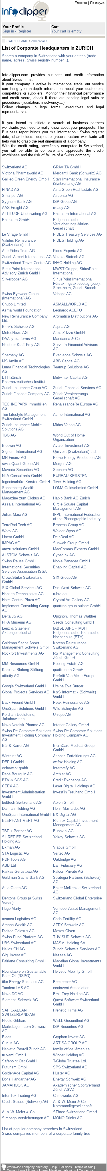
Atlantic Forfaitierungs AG (74, 756)
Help (54, 1167)
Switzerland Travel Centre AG (26, 263)
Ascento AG (63, 195)
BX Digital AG (64, 814)
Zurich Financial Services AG (77, 388)
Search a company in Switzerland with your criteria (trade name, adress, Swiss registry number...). (49, 58)
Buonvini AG (63, 831)
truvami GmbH (14, 1055)
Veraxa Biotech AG (68, 257)
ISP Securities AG (68, 1026)
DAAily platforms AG (19, 339)
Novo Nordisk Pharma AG (23, 725)
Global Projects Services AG (25, 692)
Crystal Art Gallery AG (71, 600)
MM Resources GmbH (20, 664)
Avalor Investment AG (71, 445)
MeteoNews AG (15, 332)
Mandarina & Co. (67, 339)
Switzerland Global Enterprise (77, 898)
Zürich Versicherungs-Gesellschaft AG (71, 396)
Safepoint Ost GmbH (19, 1061)
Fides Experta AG (67, 251)
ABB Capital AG (66, 361)
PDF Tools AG (14, 859)
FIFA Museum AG (16, 622)
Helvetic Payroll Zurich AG (24, 1049)
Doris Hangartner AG (19, 1079)
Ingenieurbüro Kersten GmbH (26, 482)
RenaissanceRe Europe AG (75, 404)
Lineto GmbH (13, 537)
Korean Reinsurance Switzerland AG (69, 645)
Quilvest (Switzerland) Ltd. (75, 451)
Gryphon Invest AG (69, 1037)
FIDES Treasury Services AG (77, 234)
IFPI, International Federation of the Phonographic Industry (77, 516)
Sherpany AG (13, 355)
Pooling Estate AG (68, 664)
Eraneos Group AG (68, 525)
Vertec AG (61, 853)
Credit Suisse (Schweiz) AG (25, 1101)
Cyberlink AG (64, 555)
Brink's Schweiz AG (18, 326)
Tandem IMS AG (15, 988)
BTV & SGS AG (15, 780)
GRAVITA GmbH (66, 167)
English (80, 3)
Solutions (65, 1167)
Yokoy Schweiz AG (69, 837)
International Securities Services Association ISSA (24, 569)
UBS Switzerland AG (19, 943)
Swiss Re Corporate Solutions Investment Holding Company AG (26, 735)
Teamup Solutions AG (71, 367)
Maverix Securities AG (20, 470)
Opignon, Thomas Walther (74, 616)
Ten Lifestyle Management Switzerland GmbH (24, 416)
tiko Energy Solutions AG (23, 982)
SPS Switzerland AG (70, 1067)
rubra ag (59, 594)
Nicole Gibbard (14, 1020)
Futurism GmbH (15, 1067)
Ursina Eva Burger (68, 686)
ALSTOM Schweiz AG (20, 555)
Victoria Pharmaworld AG (22, 173)
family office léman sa (71, 1049)
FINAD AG (10, 189)
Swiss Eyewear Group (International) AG (20, 296)
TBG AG (9, 435)
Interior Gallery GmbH (71, 725)
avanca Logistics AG (19, 919)
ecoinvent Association (71, 988)
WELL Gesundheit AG (71, 1020)
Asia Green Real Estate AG (75, 189)
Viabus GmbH (64, 847)
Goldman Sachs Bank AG (23, 877)
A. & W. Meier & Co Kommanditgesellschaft (72, 1103)
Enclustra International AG (74, 213)
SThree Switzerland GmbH (75, 1112)
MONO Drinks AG (67, 1118)
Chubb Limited (14, 304)
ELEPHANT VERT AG (20, 820)
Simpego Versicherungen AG (25, 1118)
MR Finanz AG (14, 457)
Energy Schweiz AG (69, 1079)
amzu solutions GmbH (20, 549)
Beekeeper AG (65, 982)
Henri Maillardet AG (69, 808)
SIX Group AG (65, 577)
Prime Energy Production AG (77, 457)
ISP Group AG (65, 201)
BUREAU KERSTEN (70, 476)
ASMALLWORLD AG (70, 304)
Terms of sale (83, 1167)
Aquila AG (61, 326)
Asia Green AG (14, 888)
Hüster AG (61, 1073)
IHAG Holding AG (67, 263)
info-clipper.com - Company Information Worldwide (30, 10)
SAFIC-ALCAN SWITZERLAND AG (18, 1012)
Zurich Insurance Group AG (24, 388)
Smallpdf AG (12, 195)
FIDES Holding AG (68, 240)
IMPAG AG (11, 543)
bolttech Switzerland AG (22, 802)
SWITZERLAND (17, 41)
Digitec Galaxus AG (18, 931)
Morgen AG (62, 464)
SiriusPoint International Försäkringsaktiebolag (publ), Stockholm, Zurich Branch (77, 283)
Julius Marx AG (14, 514)
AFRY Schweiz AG (68, 925)
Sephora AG (63, 470)
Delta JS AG (12, 616)
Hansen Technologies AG (23, 594)
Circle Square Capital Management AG (70, 506)
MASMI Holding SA (69, 943)
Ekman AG (11, 847)
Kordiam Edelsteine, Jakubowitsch (18, 716)
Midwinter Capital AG (70, 377)
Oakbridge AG (64, 859)
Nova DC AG (12, 994)
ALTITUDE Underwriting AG (24, 213)
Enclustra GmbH (15, 220)
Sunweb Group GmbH (71, 543)
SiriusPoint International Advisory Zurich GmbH (21, 271)
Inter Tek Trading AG (19, 1095)
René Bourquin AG (17, 774)
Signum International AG (22, 451)
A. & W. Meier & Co (18, 1112)
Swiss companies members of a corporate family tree (46, 1133)
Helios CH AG (13, 949)
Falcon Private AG (68, 871)
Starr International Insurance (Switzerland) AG (76, 181)
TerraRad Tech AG (17, 525)
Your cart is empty (66, 31)
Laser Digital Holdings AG (74, 786)
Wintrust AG (12, 756)
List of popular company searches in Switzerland (42, 1129)
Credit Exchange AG (70, 780)
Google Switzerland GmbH (24, 686)
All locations (39, 41)
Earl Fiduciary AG (67, 865)
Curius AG (10, 1043)
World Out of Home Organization (69, 437)
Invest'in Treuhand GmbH (74, 792)
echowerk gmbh (15, 768)
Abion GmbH (63, 802)
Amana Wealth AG (17, 925)
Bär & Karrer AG (15, 745)
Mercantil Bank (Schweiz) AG (77, 173)
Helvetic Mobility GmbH (72, 971)
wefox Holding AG (67, 762)
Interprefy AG (64, 768)
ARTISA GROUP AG (70, 1043)
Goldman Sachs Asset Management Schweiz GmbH (26, 645)
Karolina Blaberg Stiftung (22, 670)
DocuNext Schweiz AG (72, 588)
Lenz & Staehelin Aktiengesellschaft (17, 630)
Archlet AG (62, 774)
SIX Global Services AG (22, 588)
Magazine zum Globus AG (23, 498)
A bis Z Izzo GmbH (69, 332)
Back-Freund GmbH (18, 702)
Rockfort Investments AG (23, 653)
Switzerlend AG (14, 167)
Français (97, 3)
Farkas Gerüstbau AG (20, 871)
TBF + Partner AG (17, 831)
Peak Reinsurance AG (71, 702)
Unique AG (62, 714)
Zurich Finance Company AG (26, 394)
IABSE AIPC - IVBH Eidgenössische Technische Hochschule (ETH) (76, 632)
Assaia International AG (21, 504)
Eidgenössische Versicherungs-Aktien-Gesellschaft (71, 224)
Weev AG (10, 531)
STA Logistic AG (15, 853)
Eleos (6, 1037)
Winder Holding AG (68, 1055)
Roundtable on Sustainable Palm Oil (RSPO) (24, 973)
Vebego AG (62, 294)
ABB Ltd (9, 865)
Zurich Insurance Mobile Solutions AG (22, 427)
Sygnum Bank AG (17, 201)
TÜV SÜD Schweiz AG (72, 937)
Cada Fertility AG (67, 919)
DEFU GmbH (13, 762)
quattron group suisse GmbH (76, 606)
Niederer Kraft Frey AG (21, 345)
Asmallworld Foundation (21, 310)
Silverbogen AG (15, 279)
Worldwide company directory (27, 1167)
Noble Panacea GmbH (71, 561)
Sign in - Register (17, 31)
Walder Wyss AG (67, 531)
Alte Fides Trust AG (18, 251)
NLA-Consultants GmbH (22, 476)
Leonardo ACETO (67, 310)
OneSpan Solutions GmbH (24, 708)
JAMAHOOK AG (15, 1085)
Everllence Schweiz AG (72, 355)
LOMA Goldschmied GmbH (75, 488)
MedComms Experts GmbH (76, 549)
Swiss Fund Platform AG (22, 937)
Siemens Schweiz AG (20, 1000)
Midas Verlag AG (67, 425)
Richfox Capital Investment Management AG (75, 822)
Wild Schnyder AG (68, 708)
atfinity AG (10, 676)
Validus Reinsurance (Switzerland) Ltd (19, 242)
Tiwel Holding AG (67, 482)
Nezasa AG (62, 955)
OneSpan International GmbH (26, 814)
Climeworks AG (65, 1095)
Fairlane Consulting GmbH (23, 961)
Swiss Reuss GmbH (18, 561)
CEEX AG (10, 786)
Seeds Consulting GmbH (73, 622)
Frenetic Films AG (68, 1010)
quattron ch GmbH (68, 670)
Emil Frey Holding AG (71, 994)
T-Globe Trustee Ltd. (70, 1061)
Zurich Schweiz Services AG (76, 949)
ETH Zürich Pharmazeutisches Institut (23, 379)
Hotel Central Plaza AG (21, 600)
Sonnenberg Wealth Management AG (18, 490)
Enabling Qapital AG (69, 567)
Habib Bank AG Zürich (71, 498)
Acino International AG (71, 414)
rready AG (61, 207)
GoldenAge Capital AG (20, 1073)
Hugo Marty (11, 908)
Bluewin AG (11, 445)
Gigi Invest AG (14, 955)
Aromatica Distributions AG (75, 316)
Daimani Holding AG (18, 808)
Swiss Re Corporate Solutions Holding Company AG (77, 733)
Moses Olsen (64, 931)
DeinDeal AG (63, 537)
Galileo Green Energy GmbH (25, 179)
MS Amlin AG (13, 361)
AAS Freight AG (15, 207)
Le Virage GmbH (15, 234)
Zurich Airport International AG (27, 257)
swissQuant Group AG (20, 464)
